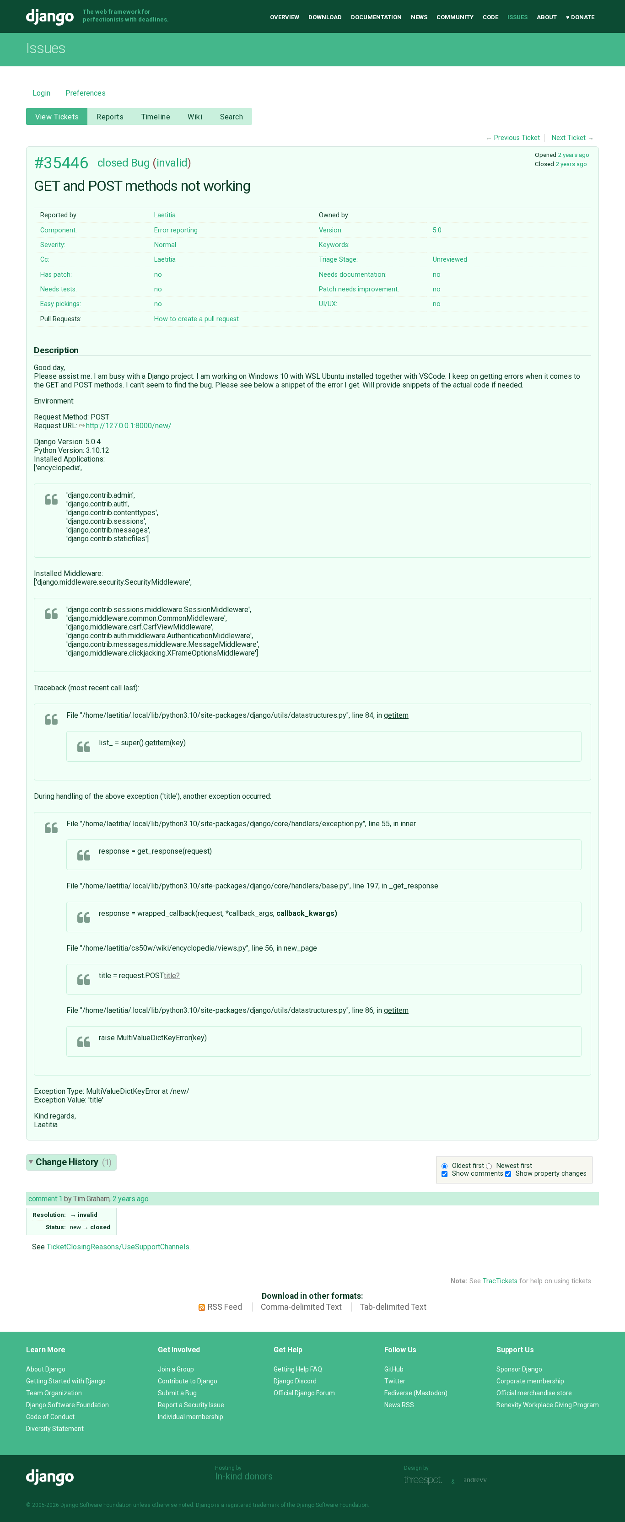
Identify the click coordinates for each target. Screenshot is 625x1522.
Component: (58, 230)
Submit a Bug (177, 1393)
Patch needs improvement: (359, 289)
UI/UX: (328, 304)
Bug (140, 162)
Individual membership (190, 1416)
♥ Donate (580, 17)
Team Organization (54, 1393)
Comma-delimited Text (301, 1307)
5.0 (437, 230)
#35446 (61, 163)
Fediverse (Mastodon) (415, 1393)
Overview (284, 17)
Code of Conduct (50, 1416)
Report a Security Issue (191, 1405)
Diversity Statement (55, 1428)
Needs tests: (58, 289)
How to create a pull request (196, 319)
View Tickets (57, 117)
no (158, 275)
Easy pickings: (60, 304)
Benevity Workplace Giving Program (547, 1405)
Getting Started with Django (66, 1381)
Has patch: (56, 275)
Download (325, 17)
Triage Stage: (338, 260)
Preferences (85, 93)
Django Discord (295, 1381)
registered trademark (252, 1505)
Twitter (394, 1381)
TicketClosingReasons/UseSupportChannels (118, 1246)
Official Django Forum (304, 1393)
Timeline (155, 117)
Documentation (376, 17)
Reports (110, 117)
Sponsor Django (519, 1369)
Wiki (195, 117)
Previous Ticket (517, 138)
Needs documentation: (353, 275)
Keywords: (334, 245)
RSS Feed (225, 1307)
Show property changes (551, 1174)
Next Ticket (569, 138)
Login (41, 93)
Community (455, 17)
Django (50, 17)
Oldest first (468, 1166)
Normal (165, 245)
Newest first (514, 1166)
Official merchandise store (534, 1393)
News (419, 17)
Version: (331, 230)
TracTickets (500, 1281)
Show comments (477, 1174)
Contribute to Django (187, 1381)
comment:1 (45, 1198)
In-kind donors (244, 1476)
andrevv (485, 1480)
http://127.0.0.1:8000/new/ (129, 425)
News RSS (399, 1405)
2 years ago (573, 154)
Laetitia (165, 215)
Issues (517, 17)
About (547, 17)
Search (231, 117)
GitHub (394, 1369)
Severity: (52, 245)
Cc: (44, 260)
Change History (74, 1161)
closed (112, 162)
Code (490, 17)
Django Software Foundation (67, 1405)
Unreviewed (450, 260)
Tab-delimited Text (393, 1307)
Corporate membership (530, 1381)
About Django (45, 1369)
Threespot (425, 1480)
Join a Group (176, 1369)
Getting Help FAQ (298, 1369)
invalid (172, 162)
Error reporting (176, 230)
